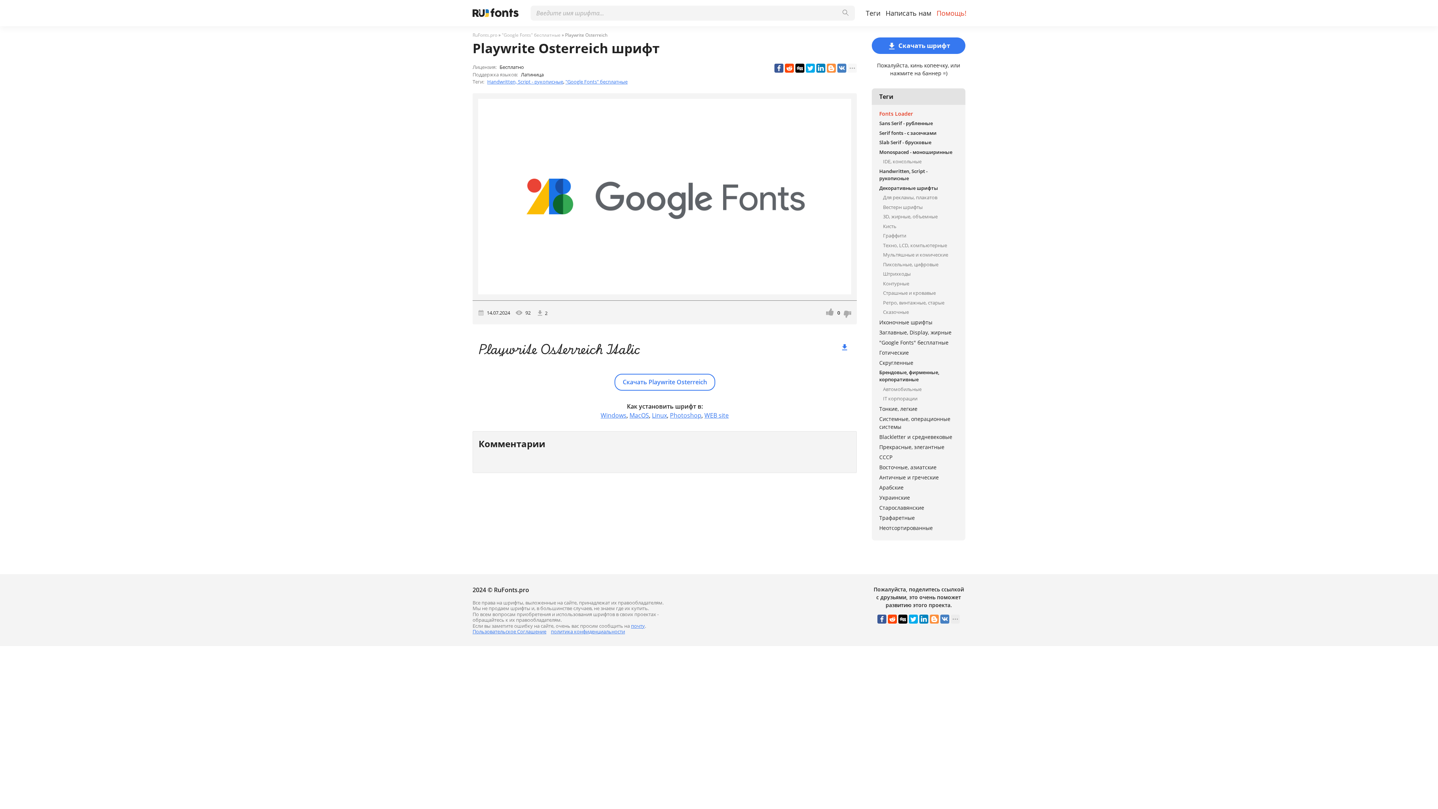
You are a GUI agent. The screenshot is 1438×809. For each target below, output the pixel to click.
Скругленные (896, 362)
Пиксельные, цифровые (910, 264)
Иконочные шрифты (905, 322)
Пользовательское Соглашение (509, 631)
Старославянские (901, 507)
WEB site (716, 415)
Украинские (894, 497)
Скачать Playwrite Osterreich (665, 382)
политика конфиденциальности (588, 631)
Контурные (896, 283)
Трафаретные (897, 517)
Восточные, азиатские (908, 467)
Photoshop (685, 415)
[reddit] (789, 68)
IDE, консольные (902, 161)
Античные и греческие (909, 477)
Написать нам (908, 13)
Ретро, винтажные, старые (913, 302)
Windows (614, 415)
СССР (885, 457)
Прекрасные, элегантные (911, 447)
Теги (873, 13)
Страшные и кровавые (909, 293)
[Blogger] (831, 68)
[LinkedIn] (820, 68)
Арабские (891, 487)
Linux (659, 415)
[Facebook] (778, 68)
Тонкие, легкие (898, 408)
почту (638, 625)
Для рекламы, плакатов (910, 197)
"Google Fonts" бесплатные (596, 81)
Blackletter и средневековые (915, 436)
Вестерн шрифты (903, 207)
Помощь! (952, 13)
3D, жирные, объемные (910, 216)
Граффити (894, 235)
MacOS (639, 415)
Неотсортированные (906, 527)
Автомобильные (902, 389)
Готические (894, 352)
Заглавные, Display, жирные (915, 332)
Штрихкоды (897, 273)
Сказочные (896, 312)
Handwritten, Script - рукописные (525, 81)
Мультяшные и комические (915, 254)
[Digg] (799, 68)
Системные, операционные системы (914, 422)
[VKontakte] (841, 68)
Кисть (890, 226)
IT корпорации (900, 398)
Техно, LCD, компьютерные (915, 245)
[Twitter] (810, 68)
